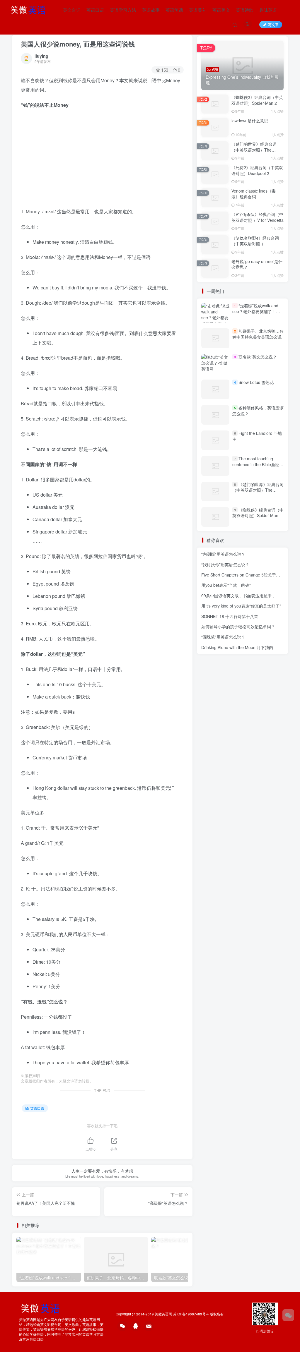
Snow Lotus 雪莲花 (256, 382)
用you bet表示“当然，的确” (226, 585)
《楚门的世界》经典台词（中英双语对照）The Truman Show (254, 149)
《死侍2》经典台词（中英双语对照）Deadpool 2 (257, 170)
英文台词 (72, 10)
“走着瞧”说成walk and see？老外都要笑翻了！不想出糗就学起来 (256, 311)
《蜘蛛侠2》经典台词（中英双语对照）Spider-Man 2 (257, 100)
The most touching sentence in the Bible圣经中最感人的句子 (257, 464)
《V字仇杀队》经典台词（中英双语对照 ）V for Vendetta (257, 217)
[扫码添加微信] (288, 1315)
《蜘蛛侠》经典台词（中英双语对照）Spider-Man (258, 513)
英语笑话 (174, 10)
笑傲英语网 (163, 1314)
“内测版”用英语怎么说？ (223, 554)
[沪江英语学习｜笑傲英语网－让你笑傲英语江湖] (30, 9)
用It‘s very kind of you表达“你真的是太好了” (241, 606)
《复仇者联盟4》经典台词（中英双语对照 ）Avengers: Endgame (255, 243)
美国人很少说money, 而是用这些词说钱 (78, 44)
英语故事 (151, 10)
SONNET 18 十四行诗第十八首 (229, 616)
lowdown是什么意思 (249, 120)
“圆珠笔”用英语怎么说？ (223, 637)
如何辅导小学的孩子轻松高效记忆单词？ (238, 626)
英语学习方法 (123, 10)
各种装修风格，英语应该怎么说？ (258, 410)
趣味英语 (268, 10)
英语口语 (95, 10)
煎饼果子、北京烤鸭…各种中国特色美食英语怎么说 (258, 334)
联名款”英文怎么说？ (257, 357)
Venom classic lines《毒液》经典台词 (253, 194)
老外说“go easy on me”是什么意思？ (256, 264)
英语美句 (198, 10)
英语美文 (221, 10)
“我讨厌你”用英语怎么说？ (225, 564)
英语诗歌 (244, 10)
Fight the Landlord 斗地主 (257, 436)
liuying (41, 56)
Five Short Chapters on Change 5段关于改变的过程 (248, 575)
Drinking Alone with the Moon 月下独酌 (237, 647)
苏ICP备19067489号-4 (191, 1314)
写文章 (273, 24)
